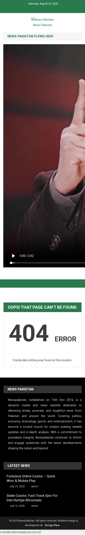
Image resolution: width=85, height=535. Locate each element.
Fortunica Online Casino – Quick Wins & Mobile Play (31, 478)
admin (34, 486)
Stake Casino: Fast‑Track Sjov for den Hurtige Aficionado (32, 498)
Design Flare (52, 525)
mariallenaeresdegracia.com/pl (20, 532)
